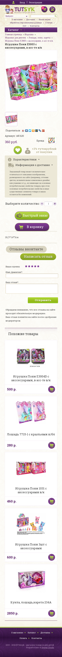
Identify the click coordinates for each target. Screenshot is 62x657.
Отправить (43, 300)
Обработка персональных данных (26, 22)
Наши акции (44, 19)
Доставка (30, 19)
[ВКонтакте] (26, 131)
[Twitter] (30, 131)
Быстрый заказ (35, 215)
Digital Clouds (47, 647)
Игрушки (29, 34)
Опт (24, 26)
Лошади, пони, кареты (39, 37)
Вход (22, 2)
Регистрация (35, 2)
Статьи (48, 22)
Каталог (32, 632)
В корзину (35, 227)
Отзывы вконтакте (26, 249)
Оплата (23, 638)
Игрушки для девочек (15, 37)
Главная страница (13, 34)
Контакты (34, 26)
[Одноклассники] (33, 131)
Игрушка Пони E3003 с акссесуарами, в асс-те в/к (29, 41)
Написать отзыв (38, 256)
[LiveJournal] (40, 131)
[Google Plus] (43, 131)
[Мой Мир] (36, 131)
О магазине (17, 19)
